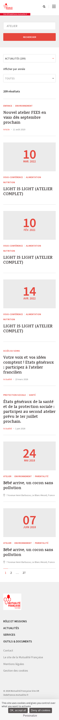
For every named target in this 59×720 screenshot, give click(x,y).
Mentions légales (13, 664)
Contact (8, 650)
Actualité (7, 379)
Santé (32, 394)
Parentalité (41, 476)
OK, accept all (18, 710)
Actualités (11, 628)
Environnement (24, 105)
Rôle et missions (15, 621)
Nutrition (9, 182)
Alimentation (33, 177)
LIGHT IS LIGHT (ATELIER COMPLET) (27, 192)
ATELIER (7, 476)
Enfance (7, 105)
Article (6, 129)
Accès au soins (11, 350)
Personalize (30, 715)
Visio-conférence (13, 177)
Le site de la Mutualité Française (23, 657)
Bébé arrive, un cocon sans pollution (28, 486)
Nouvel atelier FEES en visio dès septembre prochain (24, 118)
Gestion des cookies (15, 670)
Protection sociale (14, 394)
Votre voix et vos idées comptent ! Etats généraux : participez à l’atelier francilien (28, 365)
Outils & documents (17, 641)
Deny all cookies (40, 710)
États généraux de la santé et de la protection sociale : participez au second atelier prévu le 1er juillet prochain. (29, 412)
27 (24, 573)
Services (9, 635)
